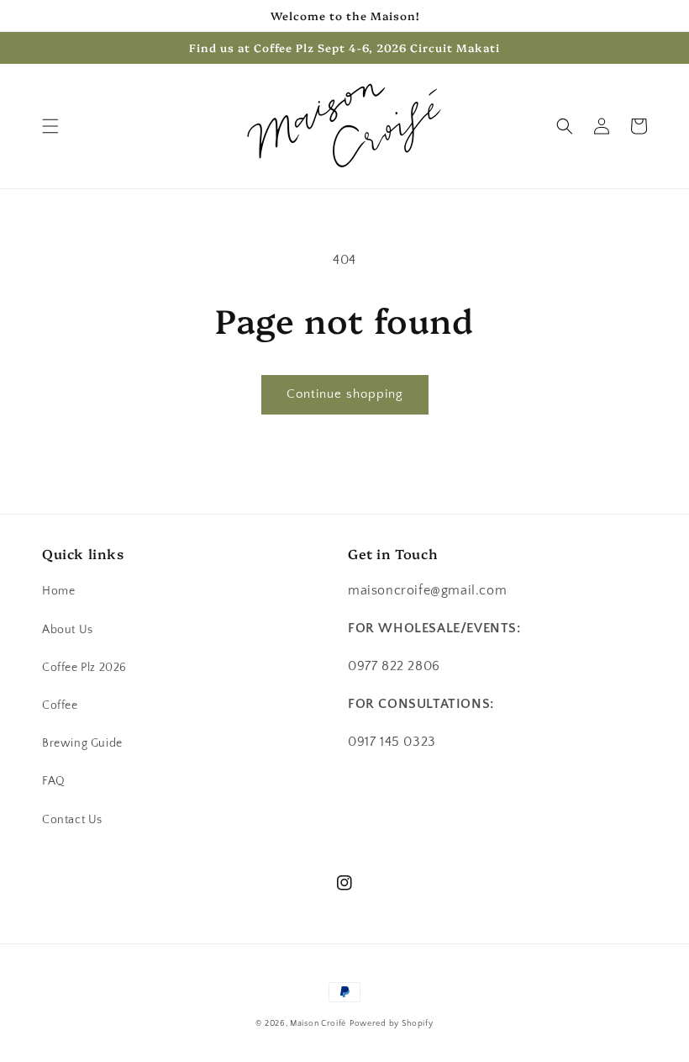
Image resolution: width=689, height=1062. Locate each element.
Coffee (60, 705)
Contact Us (72, 820)
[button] (50, 126)
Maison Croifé (318, 1023)
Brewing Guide (82, 743)
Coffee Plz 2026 (84, 667)
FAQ (54, 781)
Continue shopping (345, 394)
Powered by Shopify (392, 1023)
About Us (67, 630)
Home (58, 591)
